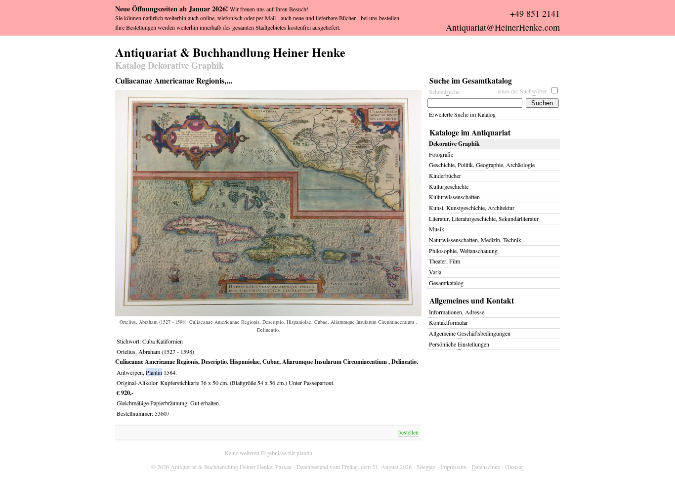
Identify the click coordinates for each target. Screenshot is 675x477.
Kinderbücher (445, 175)
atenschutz (485, 467)
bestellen (408, 432)
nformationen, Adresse (456, 312)
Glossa (514, 467)
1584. (170, 372)
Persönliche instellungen (459, 344)
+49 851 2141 (535, 13)
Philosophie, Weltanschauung (463, 251)
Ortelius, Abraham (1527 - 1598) (155, 351)
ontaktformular (448, 322)
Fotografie (441, 154)
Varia (435, 272)
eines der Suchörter (522, 91)
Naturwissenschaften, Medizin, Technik (475, 240)
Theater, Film (444, 261)
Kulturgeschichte (448, 186)
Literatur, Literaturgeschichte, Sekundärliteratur (484, 218)
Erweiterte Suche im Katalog (462, 114)
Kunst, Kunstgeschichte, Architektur (471, 208)
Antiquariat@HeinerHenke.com (503, 27)
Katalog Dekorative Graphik (169, 66)
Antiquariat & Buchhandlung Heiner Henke (230, 50)
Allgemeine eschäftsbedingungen (469, 333)
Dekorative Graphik (454, 143)
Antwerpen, (130, 372)
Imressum (453, 467)
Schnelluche (444, 91)
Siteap (426, 467)
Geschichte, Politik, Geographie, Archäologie (482, 165)
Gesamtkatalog (446, 283)
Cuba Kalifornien (162, 341)
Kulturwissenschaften (454, 197)
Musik (436, 229)
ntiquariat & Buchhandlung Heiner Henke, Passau (231, 467)
